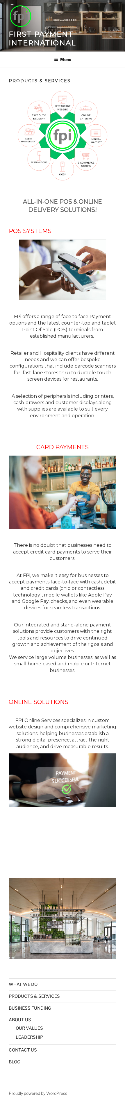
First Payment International (42, 38)
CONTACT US (23, 1050)
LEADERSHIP (29, 1037)
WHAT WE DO (23, 984)
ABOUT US (20, 1019)
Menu (65, 59)
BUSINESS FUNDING (30, 1008)
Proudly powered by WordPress (38, 1093)
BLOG (14, 1062)
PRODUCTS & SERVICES (34, 996)
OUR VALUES (29, 1028)
